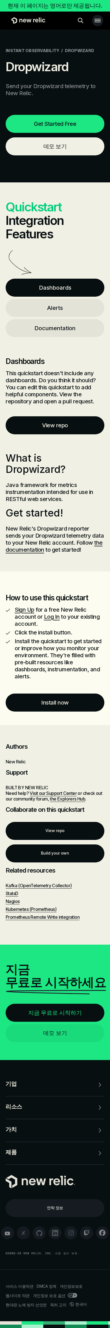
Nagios (12, 901)
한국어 (81, 1304)
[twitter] (23, 1233)
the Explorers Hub (67, 799)
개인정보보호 (71, 1286)
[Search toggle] (81, 20)
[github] (39, 1233)
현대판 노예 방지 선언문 (26, 1304)
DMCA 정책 (46, 1286)
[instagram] (71, 1233)
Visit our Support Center (53, 793)
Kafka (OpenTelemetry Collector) (39, 885)
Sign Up (24, 609)
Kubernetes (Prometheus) (31, 909)
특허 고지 (58, 1304)
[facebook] (102, 1233)
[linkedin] (55, 1233)
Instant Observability (32, 50)
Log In (52, 616)
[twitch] (86, 1233)
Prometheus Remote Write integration (43, 917)
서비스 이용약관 (19, 1286)
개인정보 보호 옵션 (49, 1295)
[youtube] (7, 1233)
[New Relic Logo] (27, 20)
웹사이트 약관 (18, 1295)
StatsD (12, 893)
